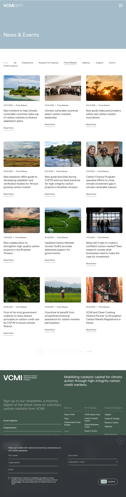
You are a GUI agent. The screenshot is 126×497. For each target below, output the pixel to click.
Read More (9, 128)
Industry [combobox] (71, 469)
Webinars (108, 427)
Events (112, 63)
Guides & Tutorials (112, 419)
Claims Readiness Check (92, 426)
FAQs (66, 419)
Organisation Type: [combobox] (76, 462)
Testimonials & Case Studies (72, 423)
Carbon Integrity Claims (91, 419)
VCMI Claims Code (92, 415)
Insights (99, 63)
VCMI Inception (10, 66)
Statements (27, 63)
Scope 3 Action (91, 431)
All (15, 63)
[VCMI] (13, 5)
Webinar (86, 63)
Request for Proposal (48, 63)
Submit (111, 481)
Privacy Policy (16, 482)
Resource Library (111, 423)
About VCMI (69, 415)
